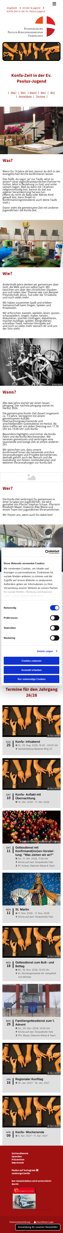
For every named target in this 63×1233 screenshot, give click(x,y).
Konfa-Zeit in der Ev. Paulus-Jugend (26, 11)
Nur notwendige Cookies (32, 679)
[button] (31, 4)
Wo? (52, 92)
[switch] (54, 617)
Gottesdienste (20, 1153)
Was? (13, 92)
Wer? (43, 92)
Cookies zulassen (32, 660)
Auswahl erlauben (31, 669)
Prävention (18, 1159)
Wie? (23, 92)
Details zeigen (45, 651)
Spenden (17, 1156)
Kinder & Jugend (31, 7)
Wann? (33, 92)
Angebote (12, 7)
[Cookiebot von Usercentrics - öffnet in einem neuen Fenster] (45, 552)
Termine (40, 96)
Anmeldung (25, 96)
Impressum (18, 1162)
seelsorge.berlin (21, 1173)
